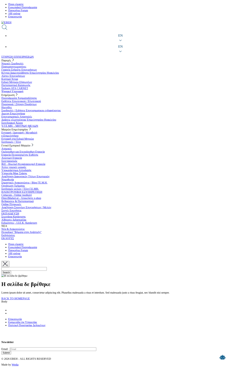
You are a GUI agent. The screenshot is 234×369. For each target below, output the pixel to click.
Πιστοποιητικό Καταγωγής (15, 85)
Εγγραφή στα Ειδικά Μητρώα (17, 138)
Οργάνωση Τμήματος (13, 185)
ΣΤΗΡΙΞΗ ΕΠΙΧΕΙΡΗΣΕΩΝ (17, 56)
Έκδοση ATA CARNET (14, 88)
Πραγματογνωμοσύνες (13, 66)
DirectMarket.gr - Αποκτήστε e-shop (21, 198)
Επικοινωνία (15, 16)
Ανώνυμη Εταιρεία (11, 157)
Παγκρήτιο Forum (18, 10)
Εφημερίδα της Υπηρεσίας (22, 322)
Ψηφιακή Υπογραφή (12, 91)
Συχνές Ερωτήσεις (11, 210)
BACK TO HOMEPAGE (15, 298)
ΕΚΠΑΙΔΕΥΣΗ (10, 213)
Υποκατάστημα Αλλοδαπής (16, 170)
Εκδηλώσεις (8, 235)
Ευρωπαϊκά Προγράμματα (22, 7)
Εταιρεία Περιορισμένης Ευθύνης (19, 154)
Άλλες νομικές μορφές (13, 167)
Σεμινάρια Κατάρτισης (13, 216)
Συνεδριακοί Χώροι (12, 122)
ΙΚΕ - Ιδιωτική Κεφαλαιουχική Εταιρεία (23, 164)
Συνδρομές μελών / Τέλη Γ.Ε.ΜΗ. (20, 188)
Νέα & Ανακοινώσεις (13, 229)
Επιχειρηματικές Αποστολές (16, 116)
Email (4, 349)
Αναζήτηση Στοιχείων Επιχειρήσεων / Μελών (26, 207)
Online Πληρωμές (11, 204)
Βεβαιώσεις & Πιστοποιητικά (17, 201)
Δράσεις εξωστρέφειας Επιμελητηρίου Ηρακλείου (28, 119)
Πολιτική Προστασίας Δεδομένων (26, 325)
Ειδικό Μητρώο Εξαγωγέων (16, 82)
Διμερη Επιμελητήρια (13, 113)
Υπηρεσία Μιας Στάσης (14, 173)
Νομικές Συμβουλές (12, 63)
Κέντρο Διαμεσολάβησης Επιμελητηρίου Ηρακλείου (30, 72)
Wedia (15, 364)
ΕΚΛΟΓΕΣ (7, 238)
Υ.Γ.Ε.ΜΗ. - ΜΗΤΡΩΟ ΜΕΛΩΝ (19, 125)
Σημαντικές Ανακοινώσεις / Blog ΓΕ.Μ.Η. (24, 182)
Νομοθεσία (7, 179)
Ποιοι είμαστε (16, 4)
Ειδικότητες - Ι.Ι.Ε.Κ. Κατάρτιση (19, 222)
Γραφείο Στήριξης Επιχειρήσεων (19, 69)
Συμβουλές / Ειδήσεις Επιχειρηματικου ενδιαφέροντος (31, 110)
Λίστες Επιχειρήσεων (13, 75)
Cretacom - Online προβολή (16, 195)
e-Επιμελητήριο (10, 135)
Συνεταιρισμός (9, 160)
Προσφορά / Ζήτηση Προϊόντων (19, 104)
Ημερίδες (6, 107)
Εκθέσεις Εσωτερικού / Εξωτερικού (21, 101)
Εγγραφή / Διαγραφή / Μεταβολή (19, 132)
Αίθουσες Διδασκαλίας (13, 219)
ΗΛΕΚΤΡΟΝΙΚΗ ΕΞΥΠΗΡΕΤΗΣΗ (21, 191)
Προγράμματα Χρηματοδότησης (19, 98)
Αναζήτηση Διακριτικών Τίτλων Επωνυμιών (25, 176)
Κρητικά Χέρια (9, 79)
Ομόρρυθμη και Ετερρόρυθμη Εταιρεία (23, 151)
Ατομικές (6, 148)
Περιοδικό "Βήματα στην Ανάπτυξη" (21, 232)
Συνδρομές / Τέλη (11, 141)
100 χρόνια (14, 13)
